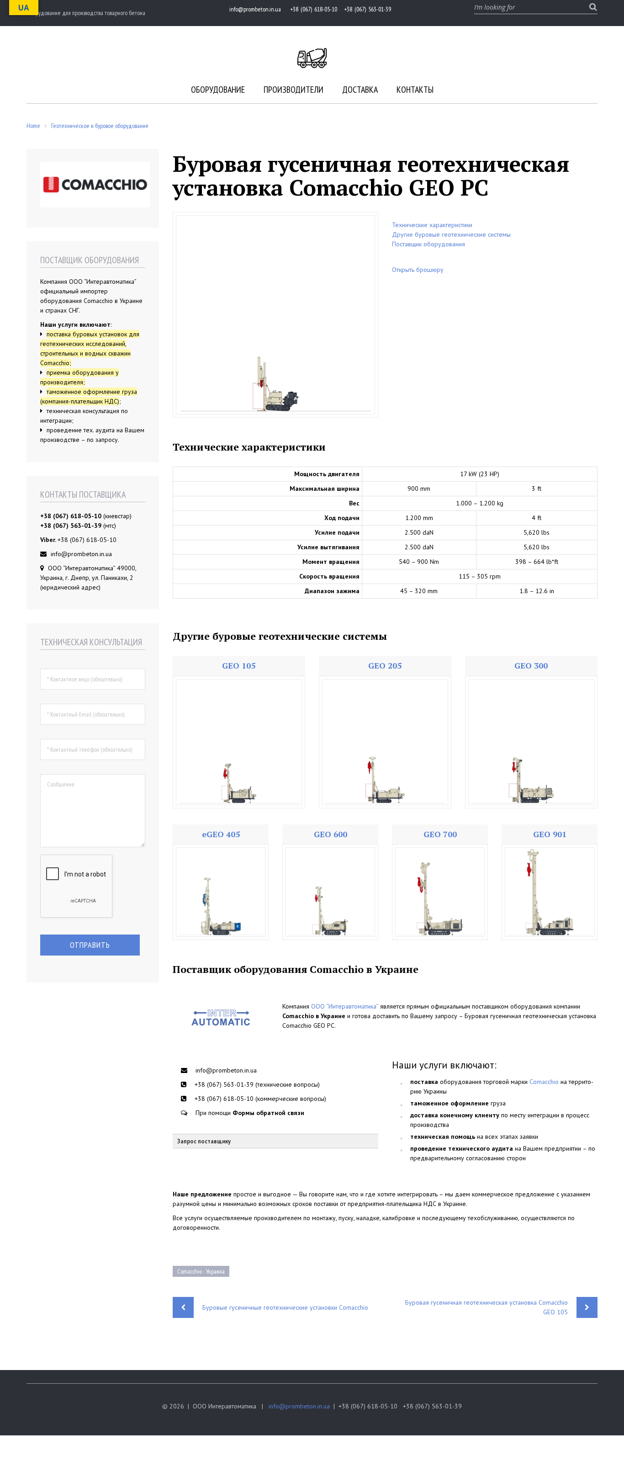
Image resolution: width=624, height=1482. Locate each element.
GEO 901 (549, 834)
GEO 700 (440, 834)
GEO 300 (531, 665)
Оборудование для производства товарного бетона (85, 13)
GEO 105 (238, 665)
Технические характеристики (432, 225)
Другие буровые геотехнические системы (451, 234)
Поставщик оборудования (428, 244)
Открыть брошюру (418, 270)
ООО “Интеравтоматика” (344, 1006)
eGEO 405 (221, 834)
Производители (293, 90)
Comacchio (544, 1082)
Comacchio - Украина (201, 1271)
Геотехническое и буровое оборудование (99, 126)
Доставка (360, 90)
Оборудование (218, 90)
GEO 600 (330, 834)
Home (33, 126)
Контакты (415, 90)
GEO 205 (385, 665)
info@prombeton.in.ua (299, 1406)
